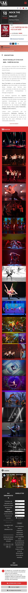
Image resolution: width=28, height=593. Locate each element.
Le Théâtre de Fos (19, 27)
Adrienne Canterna (18, 23)
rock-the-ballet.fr (14, 123)
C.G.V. (19, 520)
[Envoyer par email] (18, 44)
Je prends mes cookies (15, 583)
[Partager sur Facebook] (11, 44)
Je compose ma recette (14, 590)
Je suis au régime (14, 587)
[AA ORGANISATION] (3, 5)
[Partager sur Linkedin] (16, 44)
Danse (20, 33)
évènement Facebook (18, 39)
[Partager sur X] (13, 44)
